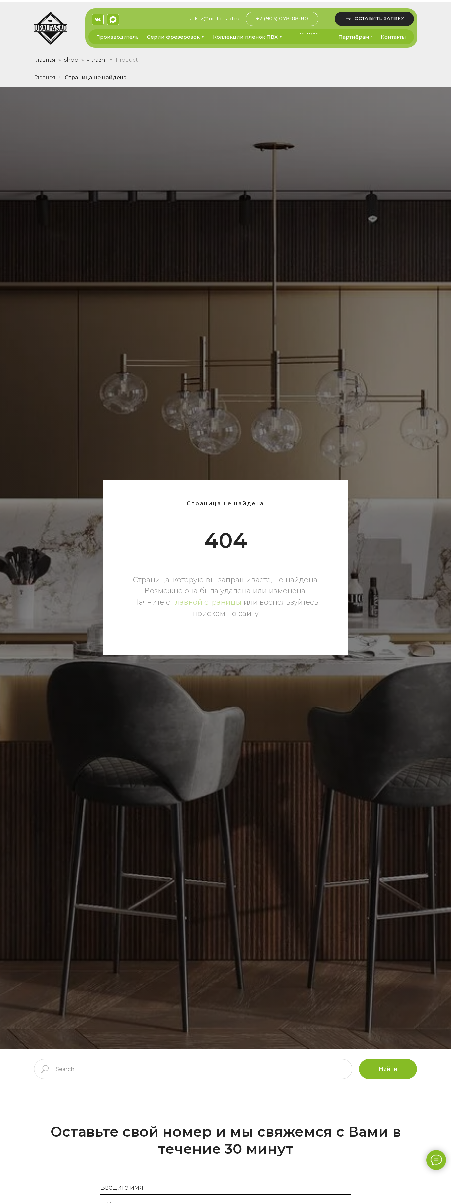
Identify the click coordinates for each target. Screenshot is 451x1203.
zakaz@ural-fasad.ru (214, 19)
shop (71, 60)
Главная (44, 60)
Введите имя (121, 1187)
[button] (374, 19)
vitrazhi (97, 60)
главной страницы (206, 602)
